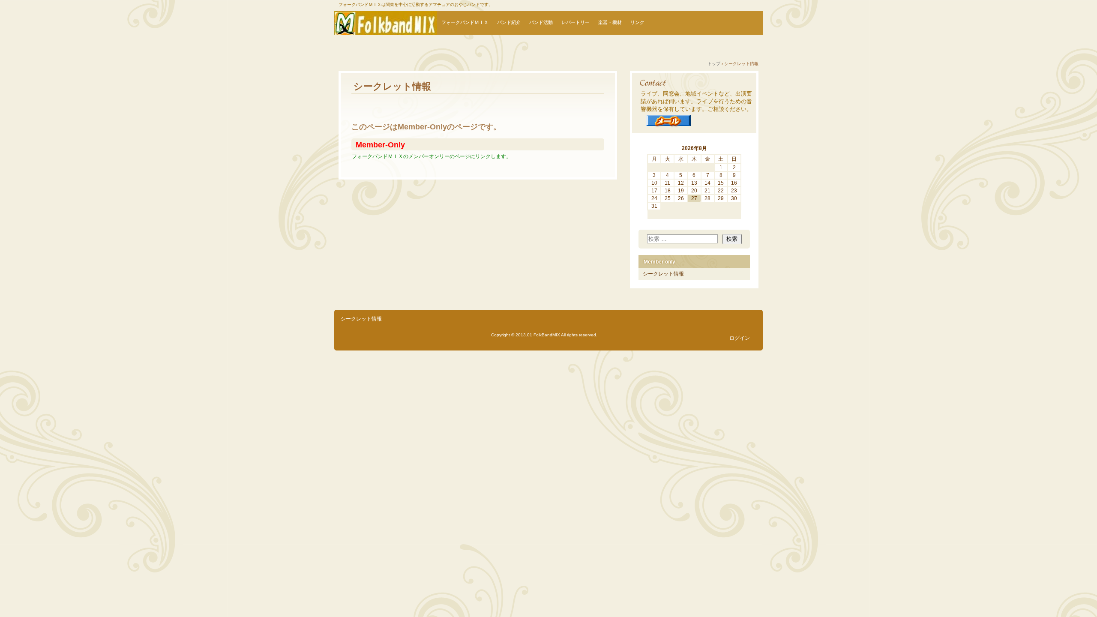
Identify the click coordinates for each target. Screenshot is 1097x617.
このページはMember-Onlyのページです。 (426, 127)
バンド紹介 (509, 22)
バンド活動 (541, 22)
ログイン (739, 338)
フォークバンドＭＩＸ (465, 22)
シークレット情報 (663, 274)
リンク (637, 22)
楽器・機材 (610, 22)
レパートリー (575, 22)
